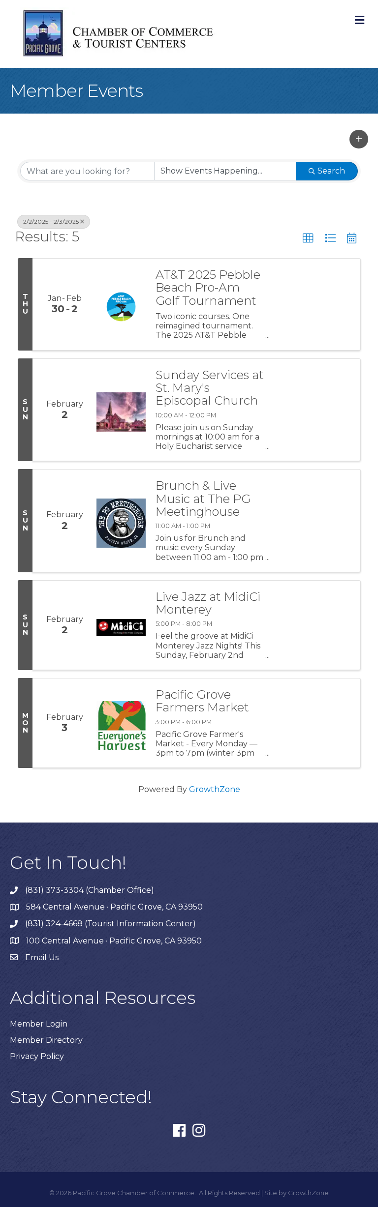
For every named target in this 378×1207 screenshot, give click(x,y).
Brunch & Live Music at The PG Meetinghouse (203, 498)
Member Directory (46, 1040)
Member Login (38, 1024)
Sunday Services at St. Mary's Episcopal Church (210, 388)
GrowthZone (214, 789)
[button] (358, 139)
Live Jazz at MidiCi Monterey (208, 603)
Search (331, 171)
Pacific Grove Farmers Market (202, 701)
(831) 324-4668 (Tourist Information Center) (110, 923)
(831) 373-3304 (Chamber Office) (89, 890)
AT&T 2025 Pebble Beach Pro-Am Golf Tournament (208, 287)
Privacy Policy (37, 1056)
